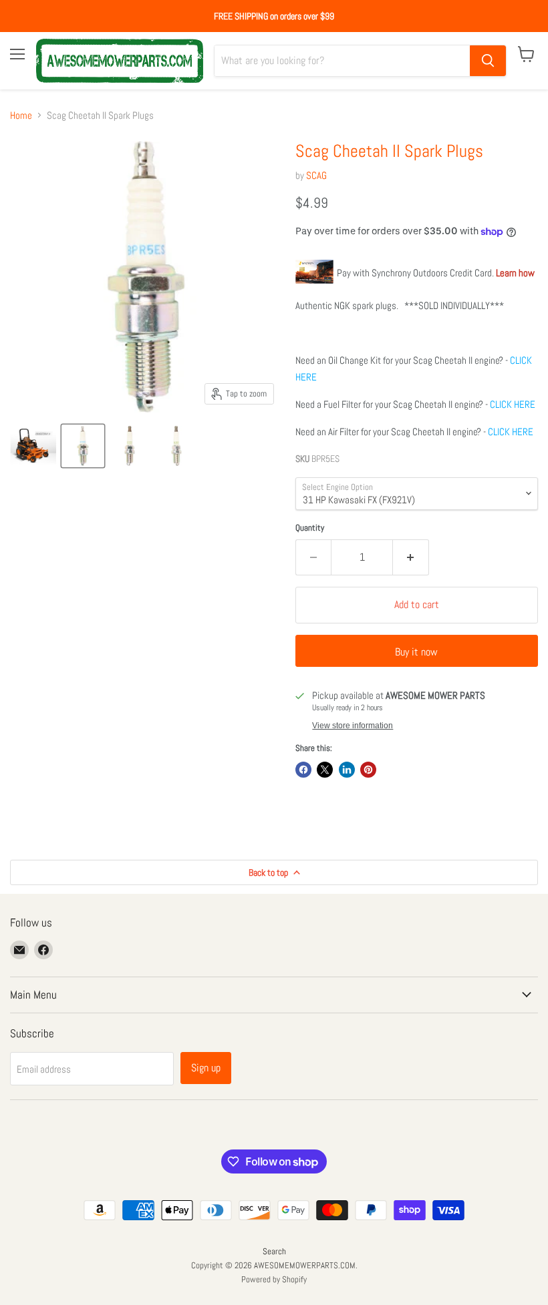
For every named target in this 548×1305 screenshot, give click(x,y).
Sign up (206, 1068)
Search (274, 1251)
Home (21, 115)
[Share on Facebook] (303, 770)
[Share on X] (325, 770)
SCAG (316, 175)
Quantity (309, 528)
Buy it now (416, 652)
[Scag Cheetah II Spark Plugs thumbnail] (33, 446)
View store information (352, 725)
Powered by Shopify (274, 1279)
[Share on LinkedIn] (347, 770)
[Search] (488, 60)
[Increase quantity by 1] (411, 557)
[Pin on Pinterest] (368, 770)
